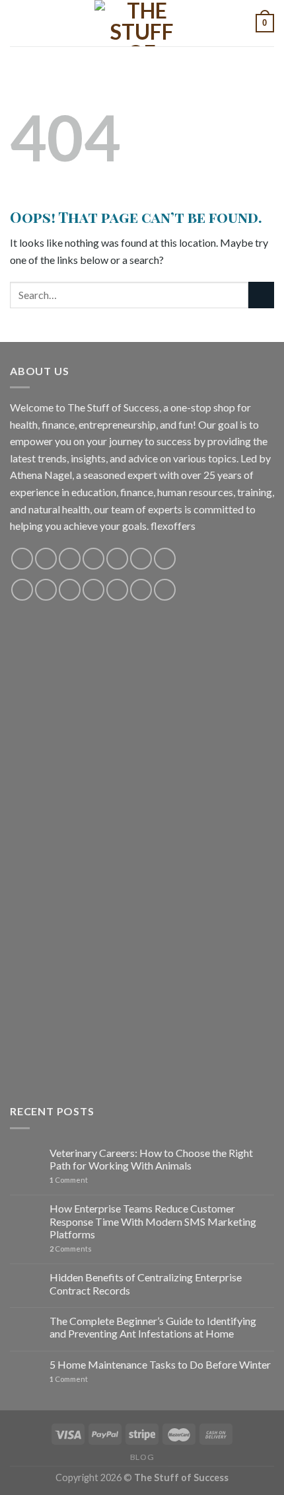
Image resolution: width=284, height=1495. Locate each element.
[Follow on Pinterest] (117, 559)
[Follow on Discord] (165, 559)
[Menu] (18, 23)
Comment (69, 1179)
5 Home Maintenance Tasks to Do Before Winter (160, 1364)
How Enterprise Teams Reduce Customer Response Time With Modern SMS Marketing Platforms (153, 1221)
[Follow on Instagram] (46, 559)
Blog (142, 1457)
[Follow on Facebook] (22, 559)
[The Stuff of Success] (142, 23)
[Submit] (261, 295)
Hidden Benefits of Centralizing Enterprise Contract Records (146, 1283)
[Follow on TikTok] (70, 559)
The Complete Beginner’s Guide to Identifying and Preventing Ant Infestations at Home (153, 1327)
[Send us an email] (93, 559)
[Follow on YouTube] (141, 559)
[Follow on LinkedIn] (117, 590)
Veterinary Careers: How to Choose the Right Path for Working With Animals (151, 1159)
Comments (71, 1248)
